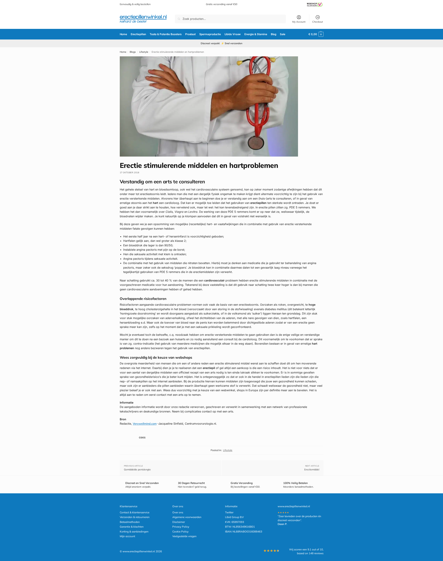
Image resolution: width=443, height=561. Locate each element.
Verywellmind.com (145, 423)
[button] (315, 34)
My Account (298, 21)
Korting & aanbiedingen (134, 531)
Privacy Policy (180, 526)
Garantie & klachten (132, 526)
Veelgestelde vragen (184, 536)
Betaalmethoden (130, 522)
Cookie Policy (180, 531)
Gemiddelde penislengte (137, 469)
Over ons (177, 512)
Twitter (229, 512)
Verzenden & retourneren (135, 517)
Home (123, 51)
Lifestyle (143, 51)
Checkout (317, 21)
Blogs (133, 51)
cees (142, 437)
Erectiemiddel (311, 469)
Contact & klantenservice (134, 512)
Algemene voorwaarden (186, 517)
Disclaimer (178, 522)
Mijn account (127, 536)
